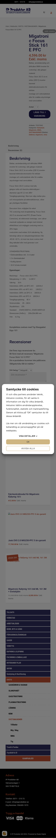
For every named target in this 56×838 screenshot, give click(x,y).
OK (28, 442)
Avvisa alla (28, 448)
